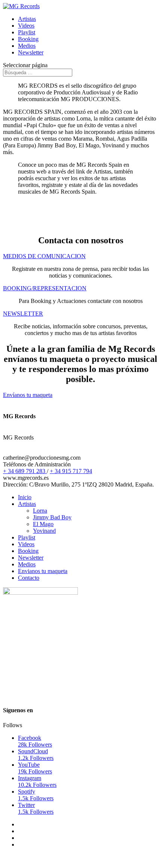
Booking (28, 39)
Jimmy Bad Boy (52, 517)
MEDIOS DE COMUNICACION (44, 256)
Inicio (24, 497)
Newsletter (30, 52)
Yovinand (44, 531)
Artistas (27, 19)
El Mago (43, 524)
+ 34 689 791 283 (25, 471)
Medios (27, 46)
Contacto (28, 578)
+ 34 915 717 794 (71, 471)
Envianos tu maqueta (42, 571)
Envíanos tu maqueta (27, 395)
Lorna (40, 510)
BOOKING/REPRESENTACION (44, 288)
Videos (26, 25)
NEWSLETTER (23, 313)
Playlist (26, 32)
